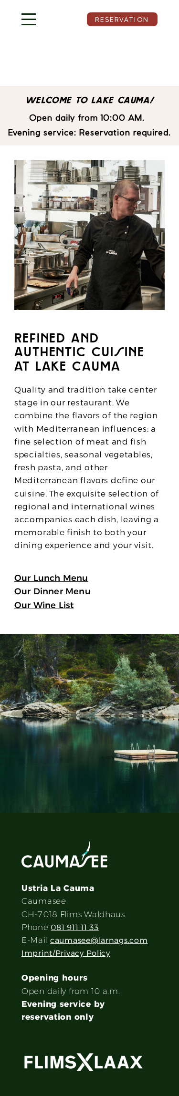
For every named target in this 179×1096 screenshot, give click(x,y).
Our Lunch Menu (51, 578)
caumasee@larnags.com (98, 940)
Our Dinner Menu (52, 591)
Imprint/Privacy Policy (65, 953)
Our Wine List (44, 605)
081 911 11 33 (74, 927)
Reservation (122, 19)
